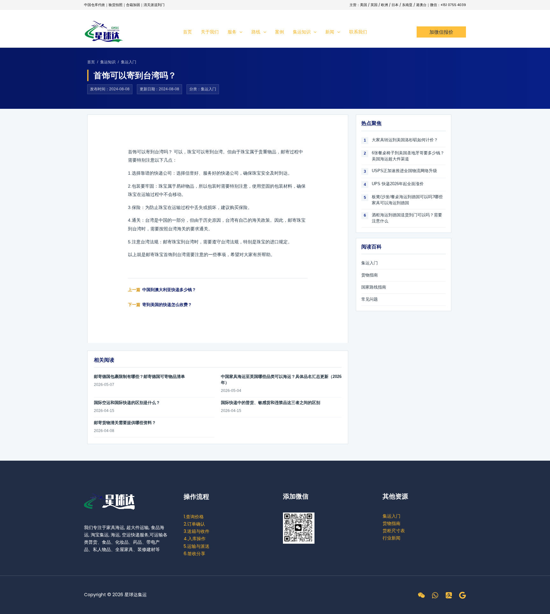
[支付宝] (448, 595)
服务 (232, 32)
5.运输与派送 (196, 546)
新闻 (329, 32)
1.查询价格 (194, 516)
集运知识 (302, 32)
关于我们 (210, 32)
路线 (255, 32)
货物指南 (369, 275)
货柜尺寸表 (394, 530)
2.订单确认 (194, 524)
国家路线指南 (373, 287)
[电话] (435, 595)
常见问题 (369, 299)
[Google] (462, 595)
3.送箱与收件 (196, 531)
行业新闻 (391, 538)
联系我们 (358, 32)
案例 (279, 32)
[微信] (421, 595)
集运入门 (128, 62)
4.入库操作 (195, 538)
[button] (239, 32)
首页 (187, 32)
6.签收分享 (194, 553)
